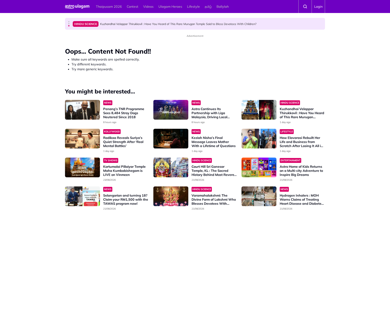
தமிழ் (208, 6)
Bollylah (223, 6)
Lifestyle (193, 6)
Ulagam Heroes (170, 6)
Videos (148, 6)
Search (305, 6)
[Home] (77, 6)
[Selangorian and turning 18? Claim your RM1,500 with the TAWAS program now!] (82, 196)
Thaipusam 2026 (109, 6)
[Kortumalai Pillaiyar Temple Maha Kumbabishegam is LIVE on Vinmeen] (82, 167)
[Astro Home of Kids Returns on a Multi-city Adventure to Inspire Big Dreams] (259, 167)
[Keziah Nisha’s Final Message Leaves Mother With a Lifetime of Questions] (170, 138)
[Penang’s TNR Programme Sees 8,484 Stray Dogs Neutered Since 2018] (82, 110)
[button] (68, 21)
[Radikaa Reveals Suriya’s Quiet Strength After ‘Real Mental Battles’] (82, 138)
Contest (132, 6)
